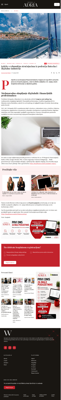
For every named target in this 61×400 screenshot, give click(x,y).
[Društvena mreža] (5, 347)
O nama (33, 367)
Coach (5, 360)
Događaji (33, 362)
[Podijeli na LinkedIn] (54, 73)
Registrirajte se (10, 262)
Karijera (6, 362)
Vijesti (33, 358)
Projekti (33, 365)
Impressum (34, 371)
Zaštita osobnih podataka (43, 395)
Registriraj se (9, 387)
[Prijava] (57, 4)
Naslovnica (5, 11)
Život (5, 365)
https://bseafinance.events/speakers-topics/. (43, 164)
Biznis (16, 11)
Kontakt (33, 369)
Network (33, 360)
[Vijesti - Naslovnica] (30, 4)
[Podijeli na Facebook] (51, 73)
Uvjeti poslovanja (26, 395)
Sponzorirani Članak (6, 73)
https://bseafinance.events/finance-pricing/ (14, 214)
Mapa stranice (35, 373)
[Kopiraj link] (56, 73)
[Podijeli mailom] (59, 73)
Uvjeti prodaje (34, 395)
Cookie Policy (53, 395)
